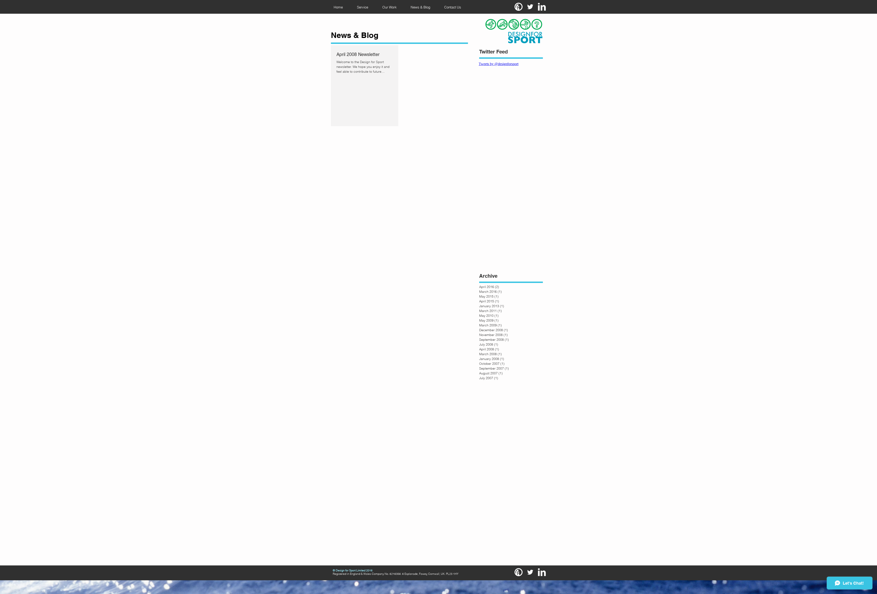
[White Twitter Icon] (530, 7)
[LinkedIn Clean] (542, 7)
